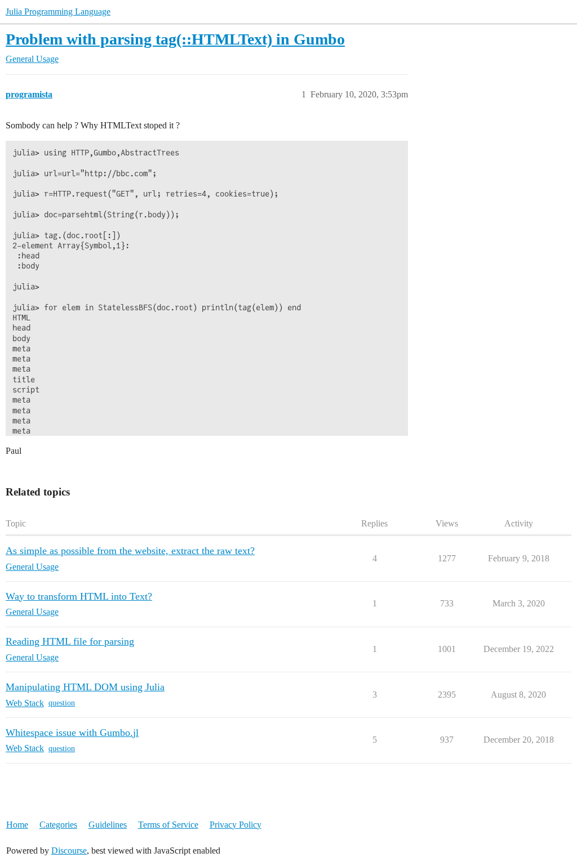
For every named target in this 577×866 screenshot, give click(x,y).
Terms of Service (168, 824)
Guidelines (107, 824)
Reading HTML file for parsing (70, 641)
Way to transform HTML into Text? (79, 596)
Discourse (69, 850)
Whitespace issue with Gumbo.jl (72, 732)
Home (17, 824)
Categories (58, 824)
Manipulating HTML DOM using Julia (85, 687)
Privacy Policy (235, 824)
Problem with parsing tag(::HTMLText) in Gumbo (175, 39)
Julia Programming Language (58, 11)
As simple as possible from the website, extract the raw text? (130, 550)
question (61, 703)
